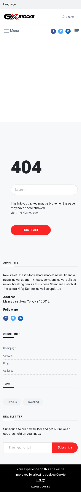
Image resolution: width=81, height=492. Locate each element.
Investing (33, 402)
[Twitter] (60, 31)
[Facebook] (53, 31)
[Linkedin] (68, 31)
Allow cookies (40, 486)
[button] (11, 30)
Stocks (12, 402)
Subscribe (65, 447)
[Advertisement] (40, 79)
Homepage (30, 212)
